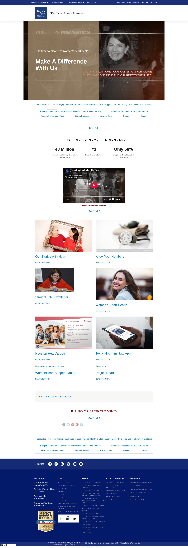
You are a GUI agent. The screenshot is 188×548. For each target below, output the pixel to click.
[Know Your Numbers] (124, 236)
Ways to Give (106, 116)
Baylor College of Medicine (68, 511)
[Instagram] (56, 464)
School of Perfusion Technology (113, 486)
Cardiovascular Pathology (92, 490)
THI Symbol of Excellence (67, 485)
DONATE (94, 128)
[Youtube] (74, 464)
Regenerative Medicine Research (90, 510)
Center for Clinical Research (92, 514)
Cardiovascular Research (57, 2)
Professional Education (75, 2)
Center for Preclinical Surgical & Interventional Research (94, 518)
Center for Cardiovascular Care (141, 482)
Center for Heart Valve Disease (93, 522)
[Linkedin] (50, 464)
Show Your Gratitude (143, 105)
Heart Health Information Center (141, 489)
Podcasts (109, 499)
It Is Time (52, 105)
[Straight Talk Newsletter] (63, 280)
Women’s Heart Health (111, 305)
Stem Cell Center (88, 525)
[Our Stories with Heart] (63, 236)
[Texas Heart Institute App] (124, 333)
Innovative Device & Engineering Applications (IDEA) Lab (94, 501)
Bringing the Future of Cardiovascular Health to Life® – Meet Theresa (70, 111)
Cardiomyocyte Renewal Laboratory (91, 486)
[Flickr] (81, 464)
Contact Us (136, 2)
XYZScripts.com (102, 547)
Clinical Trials (87, 533)
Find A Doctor (135, 486)
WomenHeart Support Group (55, 373)
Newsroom (62, 491)
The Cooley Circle (124, 105)
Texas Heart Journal (113, 496)
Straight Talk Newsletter (51, 297)
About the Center (91, 2)
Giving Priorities (82, 116)
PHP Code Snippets (86, 547)
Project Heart (105, 373)
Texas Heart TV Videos (138, 500)
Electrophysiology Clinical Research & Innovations (91, 494)
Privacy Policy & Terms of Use (130, 543)
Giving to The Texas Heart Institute (67, 508)
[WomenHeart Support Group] (63, 366)
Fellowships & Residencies (116, 490)
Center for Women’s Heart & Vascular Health (92, 529)
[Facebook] (62, 464)
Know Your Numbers (110, 256)
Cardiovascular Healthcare (38, 2)
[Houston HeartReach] (63, 333)
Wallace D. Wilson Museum (68, 503)
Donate (118, 2)
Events (129, 2)
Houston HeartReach (50, 353)
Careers (123, 2)
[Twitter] (68, 464)
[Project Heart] (124, 366)
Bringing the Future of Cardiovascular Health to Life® (80, 105)
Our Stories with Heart (50, 256)
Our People (62, 488)
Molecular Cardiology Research (94, 506)
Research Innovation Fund (52, 116)
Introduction (41, 105)
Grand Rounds (111, 493)
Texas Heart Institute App (113, 353)
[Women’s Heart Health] (124, 284)
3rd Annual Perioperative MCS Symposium (129, 111)
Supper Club (110, 105)
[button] (156, 2)
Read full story (42, 263)
